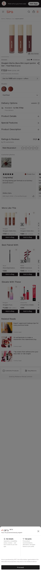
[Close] (38, 531)
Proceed (20, 567)
